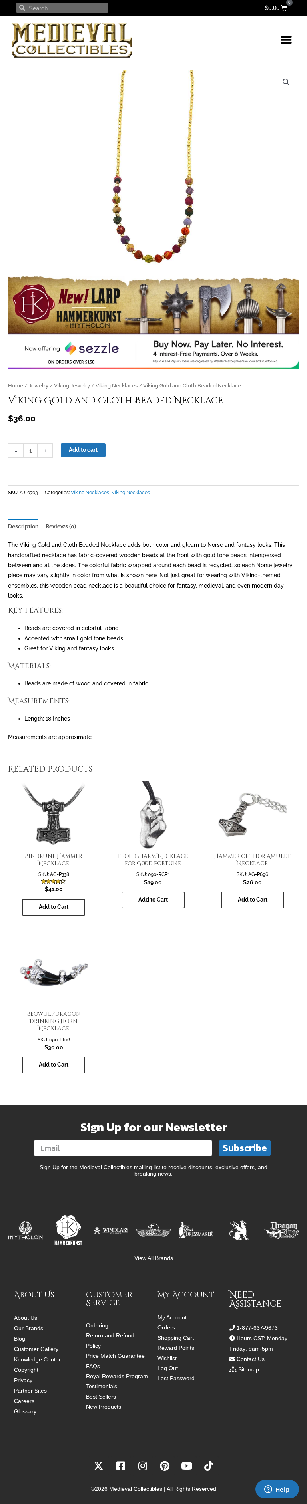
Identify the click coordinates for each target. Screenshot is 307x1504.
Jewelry (38, 386)
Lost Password (176, 1378)
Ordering (97, 1326)
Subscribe (245, 1148)
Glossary (25, 1411)
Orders (166, 1328)
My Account (172, 1318)
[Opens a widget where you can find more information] (277, 1490)
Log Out (167, 1368)
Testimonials (101, 1386)
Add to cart (83, 450)
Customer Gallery (36, 1349)
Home (15, 386)
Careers (24, 1401)
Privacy (23, 1380)
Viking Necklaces (117, 386)
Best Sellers (101, 1397)
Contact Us (251, 1359)
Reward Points (175, 1348)
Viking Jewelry (72, 386)
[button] (286, 40)
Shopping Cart (175, 1338)
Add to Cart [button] (53, 907)
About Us (25, 1318)
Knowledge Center (37, 1359)
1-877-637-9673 (257, 1328)
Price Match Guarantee (115, 1356)
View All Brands (153, 1258)
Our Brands (28, 1328)
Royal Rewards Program (117, 1376)
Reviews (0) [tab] (61, 526)
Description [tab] (23, 526)
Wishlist (167, 1358)
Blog (19, 1338)
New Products (103, 1407)
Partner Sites (30, 1390)
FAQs (93, 1366)
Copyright (26, 1370)
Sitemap (248, 1369)
